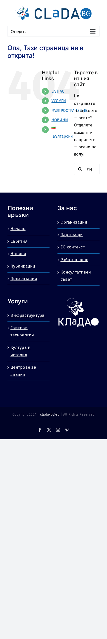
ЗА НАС (58, 91)
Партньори (71, 234)
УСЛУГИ (59, 100)
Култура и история (20, 351)
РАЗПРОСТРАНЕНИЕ (70, 110)
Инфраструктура (27, 315)
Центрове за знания (23, 371)
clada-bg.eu (49, 414)
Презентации (23, 278)
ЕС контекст (72, 247)
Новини (18, 253)
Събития (18, 241)
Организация (73, 222)
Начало (18, 228)
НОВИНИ (60, 120)
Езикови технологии (22, 331)
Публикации (22, 266)
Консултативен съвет (75, 276)
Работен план (74, 259)
